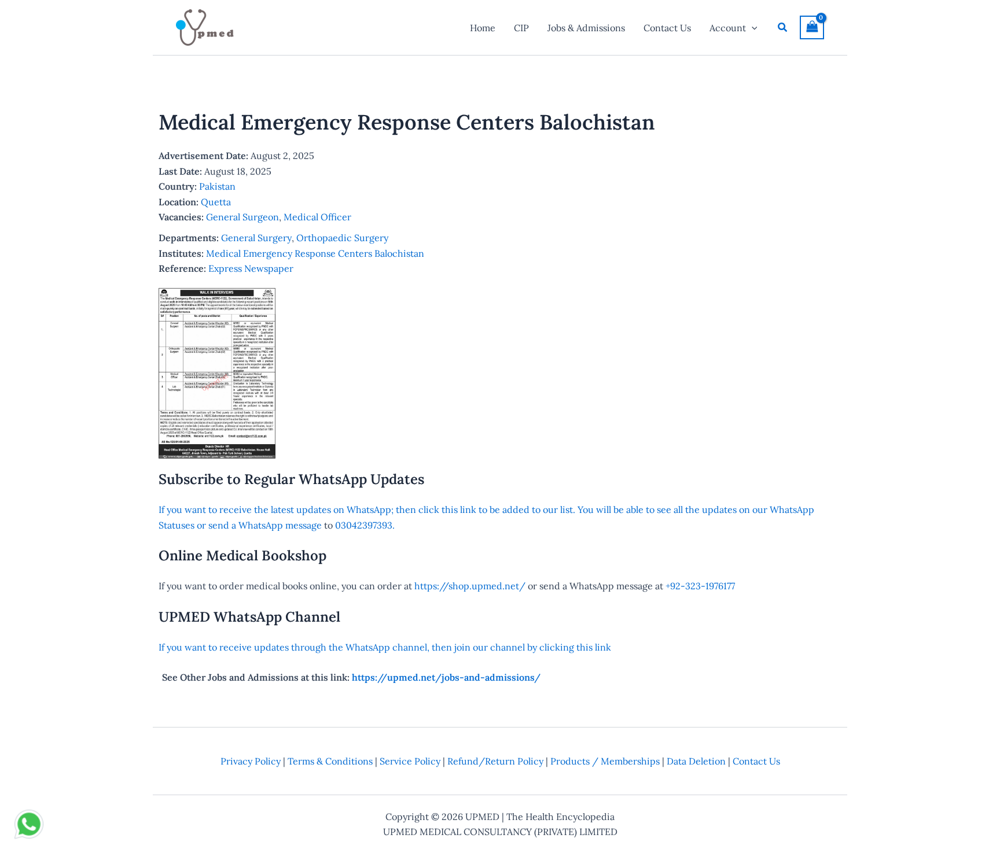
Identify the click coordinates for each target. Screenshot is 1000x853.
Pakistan (217, 186)
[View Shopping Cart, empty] (812, 27)
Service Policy (410, 761)
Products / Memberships (605, 761)
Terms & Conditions (330, 761)
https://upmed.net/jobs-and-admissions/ (446, 677)
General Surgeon (242, 217)
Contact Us (756, 761)
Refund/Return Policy (495, 761)
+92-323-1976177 (700, 586)
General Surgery (256, 237)
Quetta (216, 202)
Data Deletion (696, 761)
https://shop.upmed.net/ (469, 586)
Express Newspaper (250, 268)
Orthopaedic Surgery (342, 237)
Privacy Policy (250, 761)
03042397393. (364, 525)
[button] (752, 28)
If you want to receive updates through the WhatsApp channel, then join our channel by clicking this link (385, 647)
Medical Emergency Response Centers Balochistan (315, 253)
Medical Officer (317, 217)
